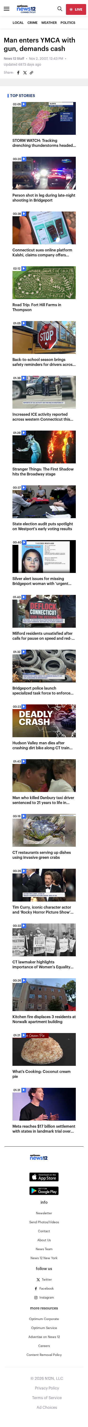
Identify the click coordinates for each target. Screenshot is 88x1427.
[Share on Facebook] (18, 73)
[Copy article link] (31, 73)
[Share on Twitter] (25, 73)
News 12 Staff (14, 58)
